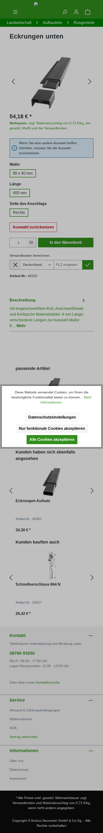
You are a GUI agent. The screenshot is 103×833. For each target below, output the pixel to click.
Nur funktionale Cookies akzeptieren (52, 428)
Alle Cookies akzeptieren (51, 439)
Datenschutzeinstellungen (52, 417)
